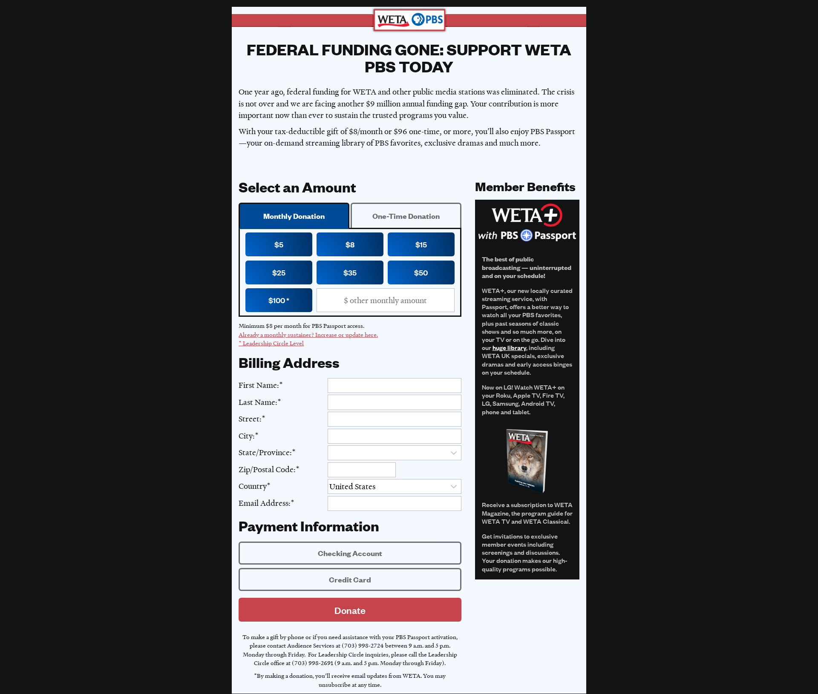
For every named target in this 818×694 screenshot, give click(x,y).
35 (352, 272)
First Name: (259, 385)
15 (423, 244)
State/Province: (265, 452)
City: (247, 435)
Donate (350, 610)
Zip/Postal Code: (267, 469)
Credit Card (350, 579)
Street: (250, 418)
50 (423, 272)
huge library (509, 347)
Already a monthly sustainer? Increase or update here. (308, 334)
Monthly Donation (294, 216)
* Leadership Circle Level (271, 343)
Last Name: (258, 402)
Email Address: (265, 503)
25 (281, 272)
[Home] (409, 20)
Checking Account (350, 553)
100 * (281, 300)
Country (253, 486)
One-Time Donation (406, 216)
